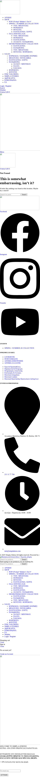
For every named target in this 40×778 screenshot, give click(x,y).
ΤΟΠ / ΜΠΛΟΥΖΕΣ (20, 26)
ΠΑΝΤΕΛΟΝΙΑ (19, 40)
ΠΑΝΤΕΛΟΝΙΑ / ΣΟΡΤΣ (22, 32)
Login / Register (10, 636)
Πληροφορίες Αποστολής (13, 371)
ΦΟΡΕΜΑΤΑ (18, 28)
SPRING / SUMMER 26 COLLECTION (24, 24)
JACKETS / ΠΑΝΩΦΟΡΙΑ (23, 42)
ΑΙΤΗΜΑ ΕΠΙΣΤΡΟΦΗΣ (13, 361)
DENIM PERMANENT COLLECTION (23, 44)
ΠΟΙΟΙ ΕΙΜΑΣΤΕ (11, 359)
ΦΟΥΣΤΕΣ (17, 30)
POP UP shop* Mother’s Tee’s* (20, 22)
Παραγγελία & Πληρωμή (13, 369)
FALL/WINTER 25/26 (17, 34)
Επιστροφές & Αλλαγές (12, 373)
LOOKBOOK (9, 357)
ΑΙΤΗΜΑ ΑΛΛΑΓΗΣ (12, 363)
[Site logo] (10, 14)
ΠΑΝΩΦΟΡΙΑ (18, 48)
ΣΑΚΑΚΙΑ (17, 68)
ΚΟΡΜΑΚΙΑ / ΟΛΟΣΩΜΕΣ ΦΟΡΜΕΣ (23, 56)
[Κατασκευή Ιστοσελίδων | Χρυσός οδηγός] (16, 557)
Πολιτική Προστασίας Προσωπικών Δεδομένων (21, 379)
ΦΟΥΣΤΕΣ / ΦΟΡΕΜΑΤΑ (23, 52)
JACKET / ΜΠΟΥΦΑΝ (22, 64)
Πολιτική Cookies (10, 377)
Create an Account (6, 654)
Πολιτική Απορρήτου (11, 375)
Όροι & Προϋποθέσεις (12, 367)
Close (2, 642)
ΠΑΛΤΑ (16, 66)
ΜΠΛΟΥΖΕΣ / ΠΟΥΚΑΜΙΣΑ (20, 58)
